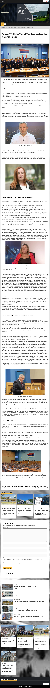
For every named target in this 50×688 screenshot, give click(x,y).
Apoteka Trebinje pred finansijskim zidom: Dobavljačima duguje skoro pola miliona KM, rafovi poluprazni (7, 668)
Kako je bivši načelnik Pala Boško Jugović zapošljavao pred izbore (30, 595)
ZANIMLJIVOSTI (5, 638)
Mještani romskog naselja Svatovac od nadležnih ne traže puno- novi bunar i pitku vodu (13, 486)
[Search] (48, 24)
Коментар (5, 527)
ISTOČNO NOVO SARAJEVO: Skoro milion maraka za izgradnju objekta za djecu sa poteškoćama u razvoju (8, 511)
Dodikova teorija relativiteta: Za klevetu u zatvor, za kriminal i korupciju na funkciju (36, 486)
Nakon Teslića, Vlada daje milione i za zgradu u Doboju (8, 641)
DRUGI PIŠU (20, 638)
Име (4, 543)
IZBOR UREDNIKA (5, 30)
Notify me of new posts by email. (11, 565)
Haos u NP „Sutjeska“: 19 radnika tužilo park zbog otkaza (24, 510)
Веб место (5, 553)
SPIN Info (6, 12)
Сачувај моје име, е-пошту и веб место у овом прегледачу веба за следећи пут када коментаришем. (23, 560)
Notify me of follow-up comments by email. (13, 563)
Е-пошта (5, 548)
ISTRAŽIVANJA (17, 584)
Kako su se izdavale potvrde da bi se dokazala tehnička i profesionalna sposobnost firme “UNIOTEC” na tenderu (41, 511)
